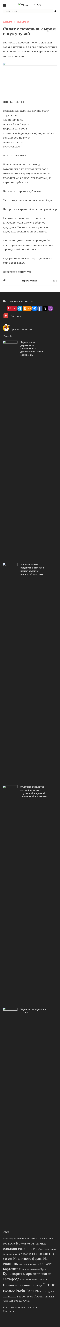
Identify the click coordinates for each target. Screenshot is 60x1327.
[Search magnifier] (55, 11)
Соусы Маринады (9, 1297)
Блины (20, 1238)
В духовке (23, 1243)
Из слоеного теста (29, 1264)
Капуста (46, 1263)
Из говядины (41, 1253)
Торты (39, 1296)
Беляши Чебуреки (9, 1239)
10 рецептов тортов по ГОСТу (33, 1011)
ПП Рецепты (33, 1280)
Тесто (30, 1296)
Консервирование (33, 1269)
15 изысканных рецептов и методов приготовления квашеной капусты (32, 569)
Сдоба (50, 1291)
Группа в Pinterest (21, 329)
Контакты (8, 1311)
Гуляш (46, 1249)
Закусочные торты (10, 1254)
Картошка (10, 1269)
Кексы (22, 1269)
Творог (21, 1296)
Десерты (52, 1249)
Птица (48, 1284)
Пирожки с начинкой (18, 1285)
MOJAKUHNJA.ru (27, 1307)
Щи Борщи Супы (19, 1300)
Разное (9, 1291)
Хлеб (5, 1300)
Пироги (43, 1279)
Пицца (38, 1285)
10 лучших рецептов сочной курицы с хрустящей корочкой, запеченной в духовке (33, 791)
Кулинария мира (17, 1274)
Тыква (49, 1296)
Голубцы (38, 1249)
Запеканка (24, 1253)
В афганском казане (37, 1238)
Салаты (33, 1290)
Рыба (20, 1290)
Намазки (24, 1279)
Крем (43, 1269)
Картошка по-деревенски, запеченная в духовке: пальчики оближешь (31, 348)
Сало (43, 1291)
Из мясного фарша (28, 1258)
